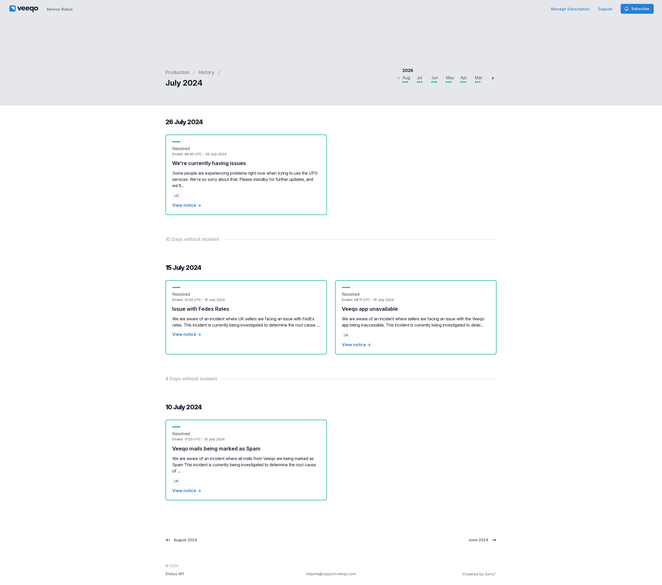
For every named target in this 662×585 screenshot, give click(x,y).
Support (605, 9)
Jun (434, 77)
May (450, 77)
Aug (406, 77)
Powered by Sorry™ (479, 574)
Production (177, 72)
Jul (419, 77)
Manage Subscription (570, 9)
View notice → (186, 205)
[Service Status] (23, 8)
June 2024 (478, 540)
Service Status (60, 9)
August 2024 (185, 540)
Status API (175, 574)
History (206, 72)
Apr (463, 77)
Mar (478, 77)
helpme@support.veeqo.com (331, 574)
